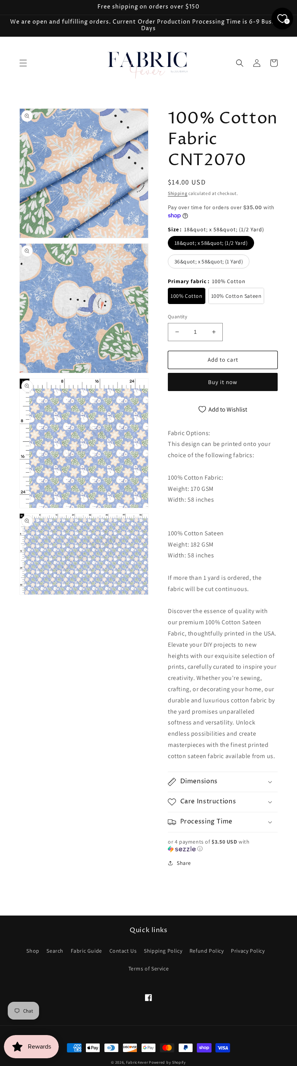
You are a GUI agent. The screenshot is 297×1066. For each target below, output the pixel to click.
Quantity (177, 316)
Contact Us (123, 950)
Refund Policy (206, 950)
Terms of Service (148, 968)
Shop (32, 950)
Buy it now (222, 382)
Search (54, 950)
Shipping (178, 193)
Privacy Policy (248, 950)
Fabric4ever (137, 1062)
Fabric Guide (86, 950)
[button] (23, 63)
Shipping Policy (163, 950)
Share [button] (184, 862)
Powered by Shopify (167, 1062)
